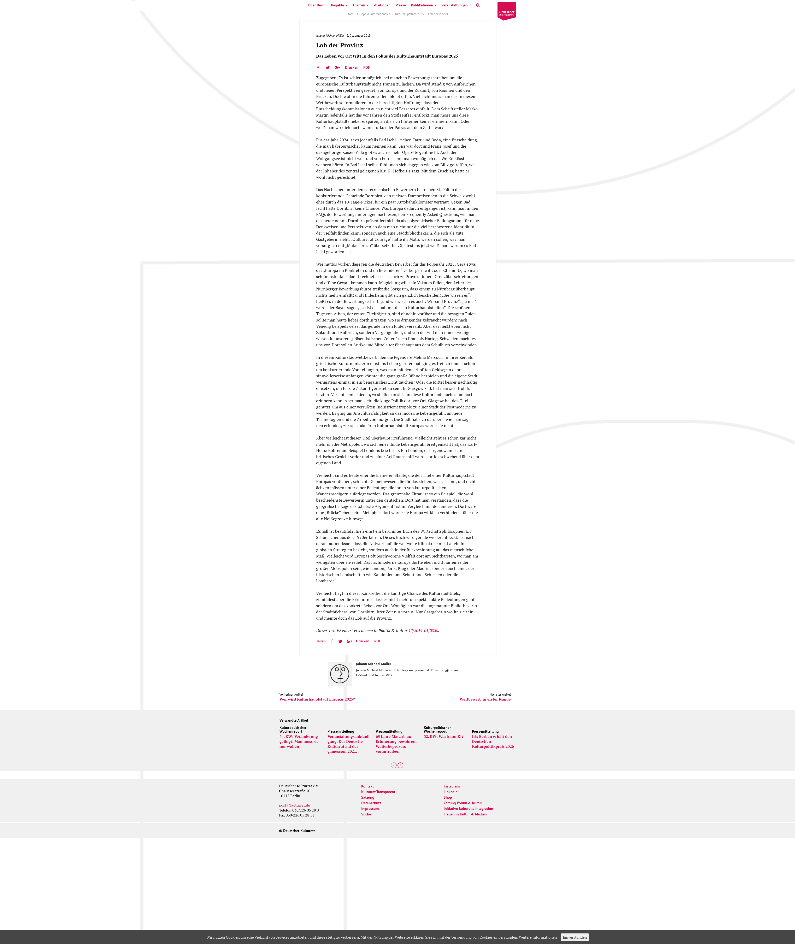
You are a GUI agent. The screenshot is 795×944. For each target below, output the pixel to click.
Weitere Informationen (538, 937)
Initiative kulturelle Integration (468, 808)
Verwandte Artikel (293, 720)
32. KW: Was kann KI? (444, 736)
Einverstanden (575, 937)
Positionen (381, 5)
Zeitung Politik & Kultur (463, 803)
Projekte (337, 5)
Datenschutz (371, 803)
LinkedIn (451, 791)
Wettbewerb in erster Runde (485, 699)
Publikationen (422, 5)
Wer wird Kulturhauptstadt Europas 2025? (317, 699)
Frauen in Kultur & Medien (465, 814)
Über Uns (315, 5)
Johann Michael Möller (330, 35)
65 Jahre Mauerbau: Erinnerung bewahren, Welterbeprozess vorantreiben (396, 744)
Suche (366, 814)
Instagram (452, 786)
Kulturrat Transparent (378, 791)
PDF (366, 67)
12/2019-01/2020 (423, 630)
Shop (448, 797)
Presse (401, 5)
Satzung (367, 797)
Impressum (370, 808)
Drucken (351, 67)
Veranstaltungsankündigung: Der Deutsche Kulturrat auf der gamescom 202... (349, 744)
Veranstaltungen (454, 5)
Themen (358, 5)
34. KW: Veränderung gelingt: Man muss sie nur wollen (299, 741)
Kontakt (367, 786)
